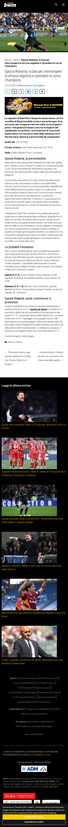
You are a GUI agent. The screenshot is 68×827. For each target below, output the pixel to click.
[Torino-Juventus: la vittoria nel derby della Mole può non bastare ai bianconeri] (29, 656)
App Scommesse (46, 697)
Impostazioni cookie (33, 822)
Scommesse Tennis (49, 692)
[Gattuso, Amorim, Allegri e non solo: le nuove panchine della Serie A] (29, 562)
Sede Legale (46, 726)
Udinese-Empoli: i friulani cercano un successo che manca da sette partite (50, 356)
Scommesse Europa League (23, 692)
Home (8, 60)
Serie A (11, 342)
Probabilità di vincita (41, 754)
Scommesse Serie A (45, 683)
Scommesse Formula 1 (24, 697)
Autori (40, 734)
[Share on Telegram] (35, 91)
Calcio (16, 60)
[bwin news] (11, 4)
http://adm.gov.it (51, 787)
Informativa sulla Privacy (40, 721)
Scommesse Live (49, 678)
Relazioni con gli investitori (34, 714)
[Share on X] (14, 91)
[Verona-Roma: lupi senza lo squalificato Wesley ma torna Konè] (29, 609)
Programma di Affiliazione (38, 709)
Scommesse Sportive (28, 678)
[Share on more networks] (42, 91)
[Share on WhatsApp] (7, 91)
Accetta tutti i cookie (34, 817)
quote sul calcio (39, 309)
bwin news (30, 734)
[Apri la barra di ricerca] (56, 4)
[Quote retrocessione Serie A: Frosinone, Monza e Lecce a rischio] (29, 421)
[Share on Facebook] (21, 91)
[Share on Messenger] (28, 91)
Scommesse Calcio (23, 683)
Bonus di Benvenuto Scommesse (34, 702)
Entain (56, 709)
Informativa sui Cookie (27, 726)
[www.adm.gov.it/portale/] (34, 771)
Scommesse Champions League (34, 687)
